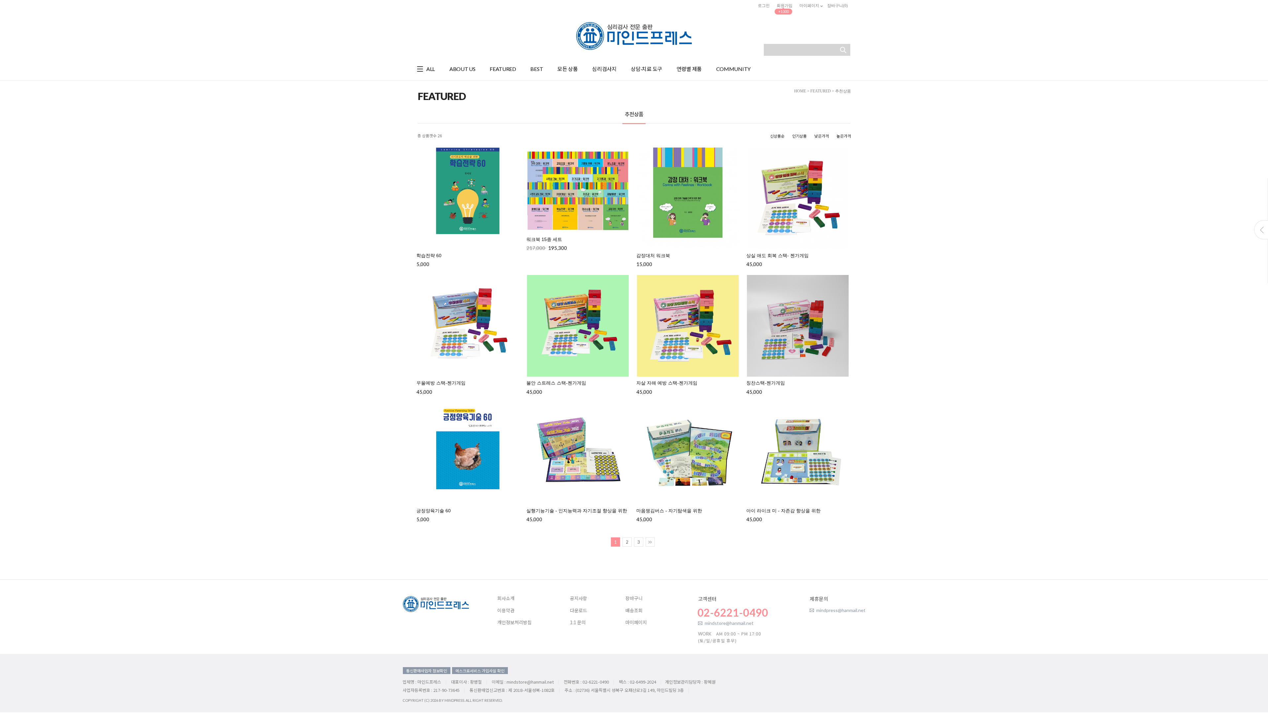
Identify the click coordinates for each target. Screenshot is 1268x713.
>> (650, 542)
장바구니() (837, 5)
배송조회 (634, 611)
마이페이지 (809, 5)
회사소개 (505, 598)
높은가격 (843, 136)
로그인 (764, 5)
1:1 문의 (578, 623)
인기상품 (799, 136)
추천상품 (843, 91)
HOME (800, 91)
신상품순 (777, 136)
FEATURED (820, 91)
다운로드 (578, 611)
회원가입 (784, 5)
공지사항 (578, 598)
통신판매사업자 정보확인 (426, 670)
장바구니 (634, 598)
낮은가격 (821, 136)
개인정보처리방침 (514, 623)
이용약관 (505, 611)
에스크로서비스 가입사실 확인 (480, 670)
